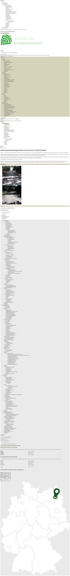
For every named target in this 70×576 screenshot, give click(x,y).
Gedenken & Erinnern (7, 98)
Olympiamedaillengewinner (12, 386)
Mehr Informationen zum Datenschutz (6, 56)
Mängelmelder (8, 318)
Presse (7, 19)
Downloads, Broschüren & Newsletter (10, 111)
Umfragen (7, 24)
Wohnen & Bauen (7, 64)
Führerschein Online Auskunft (11, 325)
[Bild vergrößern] (11, 184)
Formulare (8, 320)
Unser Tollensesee (9, 224)
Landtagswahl (8, 369)
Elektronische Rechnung (10, 332)
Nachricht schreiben (3, 445)
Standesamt (8, 15)
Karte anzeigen (9, 445)
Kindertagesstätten (9, 252)
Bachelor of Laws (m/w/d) (12, 356)
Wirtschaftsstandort (7, 104)
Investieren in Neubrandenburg (9, 106)
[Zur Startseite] (21, 46)
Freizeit (5, 67)
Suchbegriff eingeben (3, 118)
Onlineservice (8, 9)
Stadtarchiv (8, 380)
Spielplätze (10, 241)
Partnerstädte (8, 225)
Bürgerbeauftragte (9, 316)
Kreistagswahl (8, 370)
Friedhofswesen (8, 16)
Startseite (2, 120)
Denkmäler (8, 396)
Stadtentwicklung (7, 115)
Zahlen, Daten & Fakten (10, 413)
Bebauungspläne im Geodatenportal (14, 273)
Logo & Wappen (8, 223)
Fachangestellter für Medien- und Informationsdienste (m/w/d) (18, 355)
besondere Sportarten (9, 389)
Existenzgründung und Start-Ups (9, 107)
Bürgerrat (7, 228)
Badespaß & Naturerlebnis (10, 291)
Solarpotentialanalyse (9, 279)
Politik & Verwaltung (7, 5)
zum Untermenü (5, 4)
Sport (5, 96)
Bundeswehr (8, 234)
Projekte (5, 66)
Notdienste (8, 321)
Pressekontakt (10, 21)
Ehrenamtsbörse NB (11, 231)
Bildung (5, 63)
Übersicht (3, 218)
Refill (7, 282)
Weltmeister (10, 387)
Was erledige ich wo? (9, 8)
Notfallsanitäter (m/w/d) (12, 360)
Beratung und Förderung (10, 418)
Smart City (6, 71)
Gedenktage (8, 399)
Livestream (8, 306)
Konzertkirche (8, 382)
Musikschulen (8, 257)
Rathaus (5, 76)
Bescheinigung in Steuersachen (11, 333)
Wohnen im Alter (11, 247)
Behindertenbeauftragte (10, 313)
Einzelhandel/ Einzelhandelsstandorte (12, 414)
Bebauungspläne (11, 272)
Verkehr (7, 329)
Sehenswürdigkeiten (9, 400)
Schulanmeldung (11, 253)
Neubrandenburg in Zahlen (8, 69)
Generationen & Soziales (8, 62)
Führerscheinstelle (7, 86)
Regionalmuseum (9, 377)
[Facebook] (1, 49)
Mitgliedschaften (9, 317)
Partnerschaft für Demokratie (11, 285)
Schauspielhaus (8, 381)
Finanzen (7, 14)
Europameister (10, 388)
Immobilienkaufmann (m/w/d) (13, 358)
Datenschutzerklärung (6, 216)
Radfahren (8, 295)
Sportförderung (8, 391)
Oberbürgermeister (9, 7)
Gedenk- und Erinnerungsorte (11, 398)
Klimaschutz (6, 65)
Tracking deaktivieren (6, 33)
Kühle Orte (8, 283)
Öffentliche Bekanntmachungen (11, 11)
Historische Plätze (9, 404)
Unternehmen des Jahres (8, 109)
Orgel (9, 383)
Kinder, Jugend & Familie (10, 237)
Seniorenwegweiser (11, 248)
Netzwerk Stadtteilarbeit (8, 287)
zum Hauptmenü (5, 3)
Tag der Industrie (7, 113)
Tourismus (6, 99)
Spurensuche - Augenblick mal (11, 406)
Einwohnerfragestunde (10, 334)
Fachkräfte (6, 422)
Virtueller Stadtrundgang (10, 403)
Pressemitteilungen (11, 20)
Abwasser (7, 275)
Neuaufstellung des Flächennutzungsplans (15, 271)
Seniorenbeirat (10, 245)
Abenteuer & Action (9, 290)
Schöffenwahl (10, 232)
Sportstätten (8, 390)
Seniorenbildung (10, 246)
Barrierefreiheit (4, 217)
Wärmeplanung (8, 281)
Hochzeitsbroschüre (9, 343)
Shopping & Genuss (9, 292)
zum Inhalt (4, 2)
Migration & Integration (10, 250)
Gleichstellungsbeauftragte (10, 314)
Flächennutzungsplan (11, 270)
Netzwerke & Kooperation (8, 110)
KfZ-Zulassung (8, 18)
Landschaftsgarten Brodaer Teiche (12, 405)
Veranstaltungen (7, 97)
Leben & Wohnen (3, 59)
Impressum (4, 215)
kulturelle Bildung (9, 256)
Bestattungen (8, 345)
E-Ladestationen (9, 301)
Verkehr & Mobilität (7, 68)
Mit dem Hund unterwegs (10, 293)
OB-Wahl (7, 372)
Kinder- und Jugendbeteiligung (11, 315)
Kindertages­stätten (11, 239)
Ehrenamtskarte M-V (11, 230)
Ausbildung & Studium (10, 353)
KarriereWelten (8, 425)
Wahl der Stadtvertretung (10, 373)
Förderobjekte (8, 264)
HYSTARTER (8, 280)
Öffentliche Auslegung (11, 269)
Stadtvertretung (8, 6)
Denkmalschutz (8, 276)
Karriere (7, 23)
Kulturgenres (6, 395)
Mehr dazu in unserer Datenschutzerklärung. (7, 31)
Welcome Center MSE (9, 423)
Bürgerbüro (8, 17)
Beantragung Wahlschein (10, 367)
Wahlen (7, 25)
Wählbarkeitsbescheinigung (10, 335)
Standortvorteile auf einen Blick (11, 415)
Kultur (5, 95)
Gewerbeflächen (8, 419)
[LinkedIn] (6, 49)
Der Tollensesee (8, 401)
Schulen (9, 240)
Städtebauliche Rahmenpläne (11, 263)
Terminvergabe (8, 10)
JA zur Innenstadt (7, 61)
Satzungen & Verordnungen (10, 12)
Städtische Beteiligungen (8, 114)
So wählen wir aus (11, 363)
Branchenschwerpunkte (8, 105)
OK (1, 33)
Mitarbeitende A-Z (9, 310)
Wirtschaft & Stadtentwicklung (5, 103)
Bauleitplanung (8, 268)
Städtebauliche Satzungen (10, 267)
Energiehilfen (8, 331)
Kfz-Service (8, 324)
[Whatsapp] (8, 49)
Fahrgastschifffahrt (9, 402)
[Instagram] (4, 49)
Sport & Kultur (3, 94)
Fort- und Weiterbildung (10, 255)
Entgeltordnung (8, 392)
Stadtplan (7, 26)
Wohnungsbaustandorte (10, 261)
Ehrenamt (7, 229)
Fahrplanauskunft (9, 298)
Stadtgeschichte (8, 222)
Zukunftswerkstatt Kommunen (11, 286)
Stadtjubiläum (8, 227)
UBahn (7, 297)
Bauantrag (8, 327)
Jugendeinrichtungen (11, 243)
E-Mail (4, 213)
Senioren (7, 244)
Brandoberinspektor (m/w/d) (12, 357)
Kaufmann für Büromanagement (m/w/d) (15, 354)
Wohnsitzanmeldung (9, 326)
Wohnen (7, 260)
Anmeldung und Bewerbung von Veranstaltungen (14, 394)
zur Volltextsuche (5, 28)
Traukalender (8, 342)
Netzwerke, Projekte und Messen (11, 258)
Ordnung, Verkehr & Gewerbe (11, 13)
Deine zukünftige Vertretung (12, 364)
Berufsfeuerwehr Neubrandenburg (11, 311)
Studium (7, 254)
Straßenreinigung (9, 299)
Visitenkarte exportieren (16, 445)
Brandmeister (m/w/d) (11, 359)
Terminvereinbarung (21, 449)
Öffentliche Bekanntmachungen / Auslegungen (10, 52)
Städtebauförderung (11, 266)
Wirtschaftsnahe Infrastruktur (9, 108)
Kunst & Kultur (8, 289)
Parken (5, 100)
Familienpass (10, 238)
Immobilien (8, 420)
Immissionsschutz (9, 277)
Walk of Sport (8, 385)
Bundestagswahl (9, 368)
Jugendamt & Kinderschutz (12, 242)
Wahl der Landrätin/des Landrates (11, 371)
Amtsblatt (7, 22)
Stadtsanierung (8, 265)
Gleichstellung (8, 249)
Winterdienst (8, 300)
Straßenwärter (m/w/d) (12, 361)
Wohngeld (7, 330)
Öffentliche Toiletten (9, 409)
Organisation (8, 309)
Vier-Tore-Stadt (6, 60)
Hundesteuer (8, 328)
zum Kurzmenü (4, 27)
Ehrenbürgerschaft (9, 226)
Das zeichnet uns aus (11, 362)
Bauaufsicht (8, 274)
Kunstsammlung (9, 378)
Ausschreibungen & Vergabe (9, 112)
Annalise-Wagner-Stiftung (10, 379)
